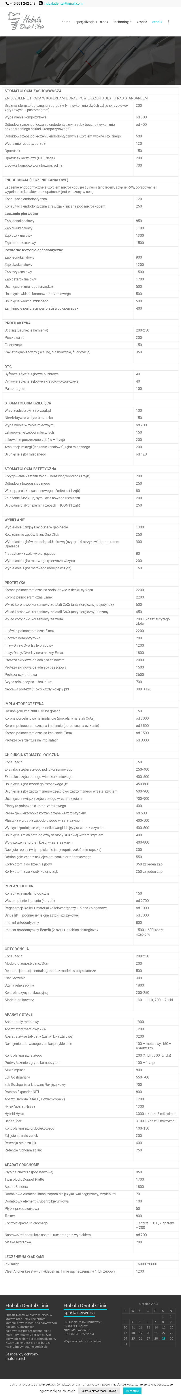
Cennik (157, 21)
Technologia (122, 21)
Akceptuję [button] (132, 1391)
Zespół (142, 21)
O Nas (104, 21)
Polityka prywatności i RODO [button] (99, 1391)
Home (66, 21)
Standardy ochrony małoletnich (22, 1356)
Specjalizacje (85, 21)
